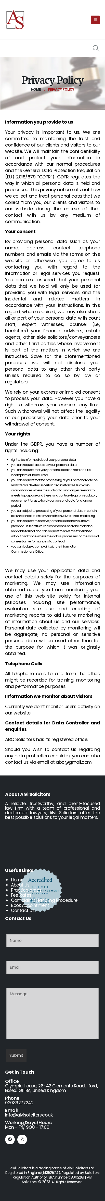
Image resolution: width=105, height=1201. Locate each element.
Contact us (22, 910)
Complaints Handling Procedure (44, 900)
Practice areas (26, 890)
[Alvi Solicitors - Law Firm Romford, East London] (15, 20)
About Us (20, 885)
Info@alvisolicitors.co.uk (28, 1115)
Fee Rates (21, 895)
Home (17, 880)
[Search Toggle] (96, 48)
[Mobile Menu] (95, 20)
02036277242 (19, 1103)
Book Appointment (30, 905)
